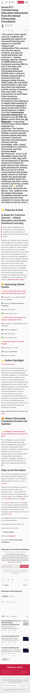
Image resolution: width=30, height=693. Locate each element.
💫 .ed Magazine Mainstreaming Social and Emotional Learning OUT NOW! (14, 434)
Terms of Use (23, 570)
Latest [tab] (7, 616)
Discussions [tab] (14, 616)
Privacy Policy (15, 573)
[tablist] (8, 596)
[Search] (27, 616)
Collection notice (17, 681)
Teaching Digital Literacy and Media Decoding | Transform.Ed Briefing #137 (11, 622)
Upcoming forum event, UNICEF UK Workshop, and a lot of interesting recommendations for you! (11, 650)
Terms (10, 681)
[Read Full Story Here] (16, 279)
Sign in (26, 2)
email (23, 499)
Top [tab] (3, 616)
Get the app (23, 685)
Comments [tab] (5, 596)
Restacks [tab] (12, 596)
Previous (6, 585)
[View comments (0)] (8, 30)
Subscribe (20, 2)
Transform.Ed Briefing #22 (10, 648)
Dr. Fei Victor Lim (7, 364)
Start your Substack (10, 685)
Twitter (9, 499)
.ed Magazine (11, 536)
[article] (15, 626)
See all (4, 659)
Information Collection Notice (18, 571)
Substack (7, 689)
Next (24, 585)
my (4, 499)
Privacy (25, 680)
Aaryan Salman (9, 25)
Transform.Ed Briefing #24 (10, 636)
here (3, 413)
